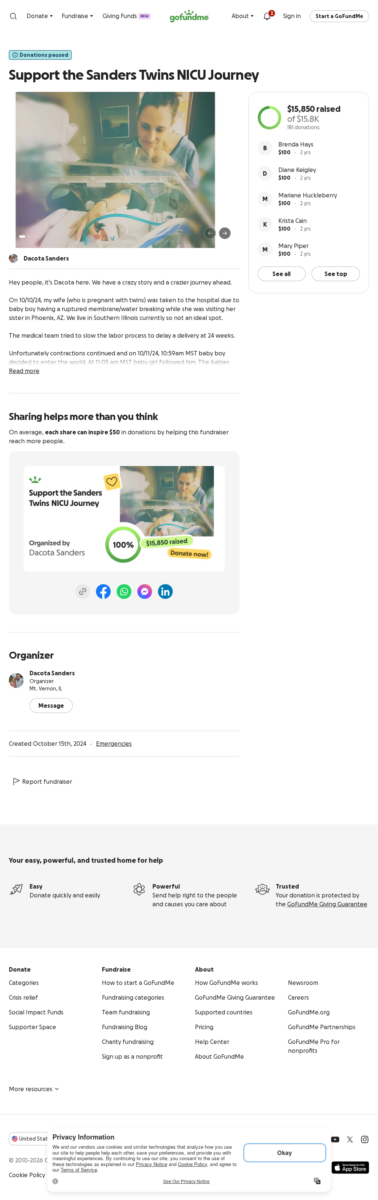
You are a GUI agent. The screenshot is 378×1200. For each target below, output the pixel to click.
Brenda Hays (295, 144)
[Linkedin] (165, 591)
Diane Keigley (297, 169)
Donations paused (44, 55)
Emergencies (114, 743)
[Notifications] (267, 16)
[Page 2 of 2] (29, 236)
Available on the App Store (350, 1167)
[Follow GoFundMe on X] (350, 1139)
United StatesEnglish (47, 1139)
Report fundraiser (47, 781)
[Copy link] (82, 591)
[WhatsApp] (124, 591)
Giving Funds (126, 16)
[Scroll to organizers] (13, 258)
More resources (30, 1089)
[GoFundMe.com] (189, 16)
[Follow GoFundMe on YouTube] (335, 1139)
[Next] (225, 233)
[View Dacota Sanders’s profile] (16, 680)
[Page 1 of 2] (22, 236)
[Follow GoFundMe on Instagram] (364, 1139)
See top (335, 273)
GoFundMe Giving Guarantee (327, 904)
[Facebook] (103, 591)
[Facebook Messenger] (144, 591)
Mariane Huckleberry (307, 195)
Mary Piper (293, 245)
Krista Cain (292, 220)
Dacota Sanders (52, 673)
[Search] (13, 16)
